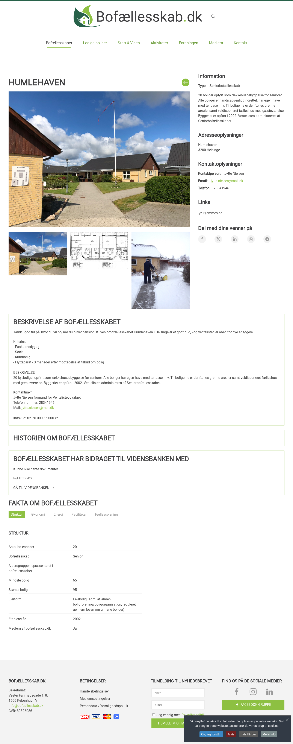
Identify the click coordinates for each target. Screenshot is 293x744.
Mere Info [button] (269, 734)
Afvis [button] (231, 734)
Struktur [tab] (17, 514)
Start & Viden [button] (129, 43)
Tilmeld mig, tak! (172, 723)
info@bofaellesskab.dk (26, 706)
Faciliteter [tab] (79, 514)
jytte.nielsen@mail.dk (227, 181)
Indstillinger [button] (248, 734)
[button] (215, 16)
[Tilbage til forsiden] (138, 16)
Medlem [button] (216, 43)
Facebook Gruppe (255, 705)
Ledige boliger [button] (95, 43)
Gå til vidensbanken (31, 488)
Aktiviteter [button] (159, 43)
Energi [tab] (58, 514)
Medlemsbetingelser (95, 699)
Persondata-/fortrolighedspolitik (104, 706)
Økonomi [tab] (38, 514)
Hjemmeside (212, 213)
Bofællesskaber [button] (59, 43)
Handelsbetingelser (94, 691)
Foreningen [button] (188, 43)
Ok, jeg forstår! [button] (211, 734)
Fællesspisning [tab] (106, 514)
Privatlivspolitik (193, 715)
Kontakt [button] (240, 43)
